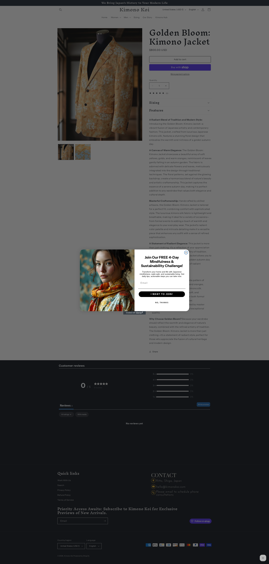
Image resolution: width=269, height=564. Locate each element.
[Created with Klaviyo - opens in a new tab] (134, 313)
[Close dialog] (186, 252)
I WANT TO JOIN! (162, 294)
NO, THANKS (162, 303)
